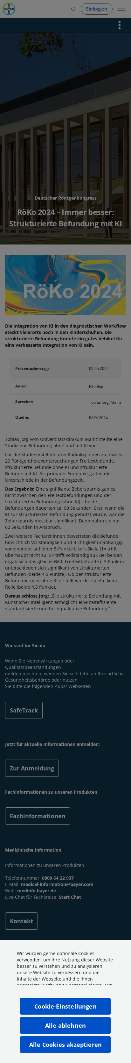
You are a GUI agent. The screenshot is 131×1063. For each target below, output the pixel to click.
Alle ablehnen (65, 1025)
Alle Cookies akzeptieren (65, 1044)
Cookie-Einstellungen (65, 1006)
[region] (65, 1001)
